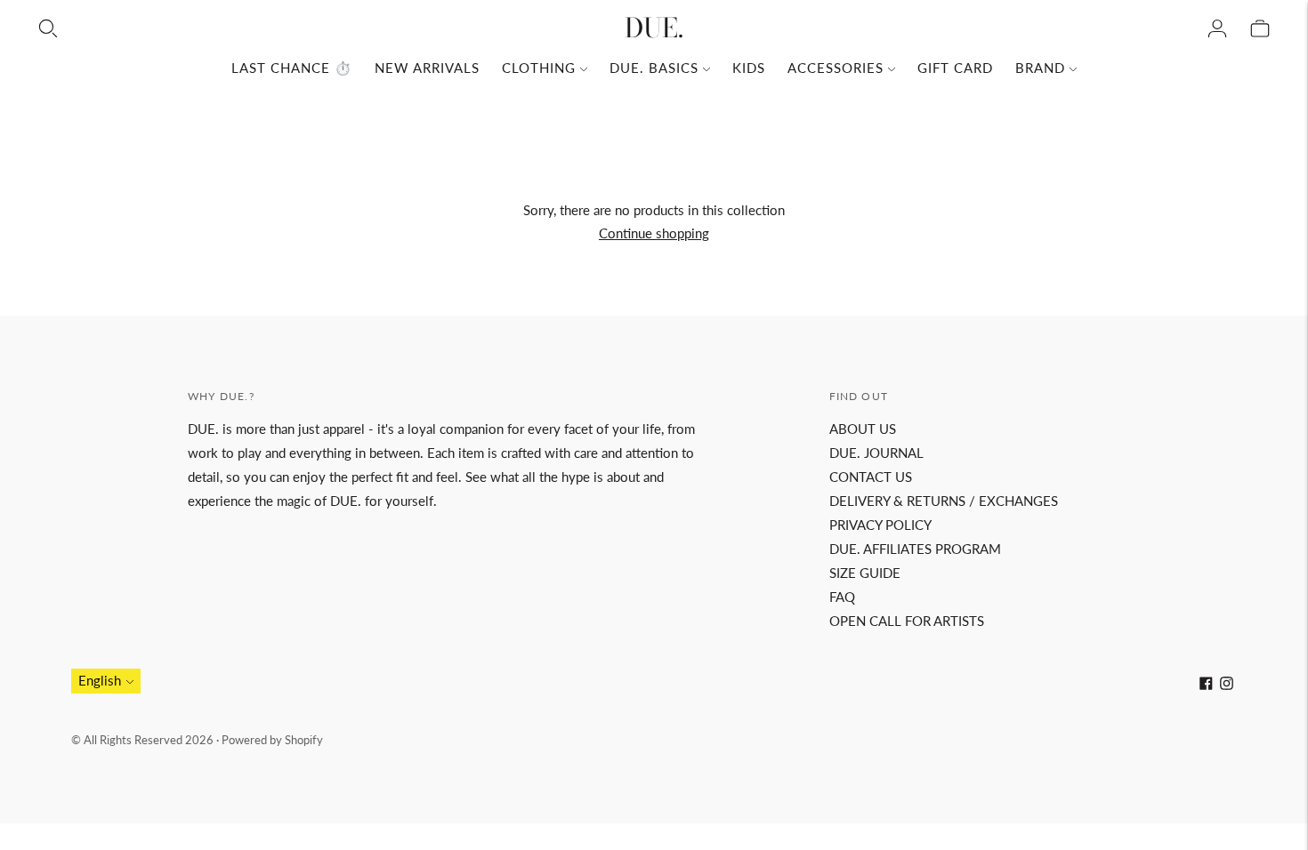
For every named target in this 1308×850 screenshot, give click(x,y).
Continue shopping (654, 233)
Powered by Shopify (272, 740)
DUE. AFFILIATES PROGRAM (915, 549)
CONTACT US (870, 477)
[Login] (1217, 28)
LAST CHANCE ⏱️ (291, 68)
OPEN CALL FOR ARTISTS (906, 621)
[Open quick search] (48, 28)
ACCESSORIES (835, 68)
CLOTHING (539, 68)
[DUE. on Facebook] (1206, 685)
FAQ (842, 597)
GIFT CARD (955, 68)
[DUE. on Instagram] (1226, 685)
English (99, 680)
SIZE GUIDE (864, 573)
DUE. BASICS (654, 68)
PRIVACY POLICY (880, 525)
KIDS (748, 68)
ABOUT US (862, 429)
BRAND (1040, 68)
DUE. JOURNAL (876, 453)
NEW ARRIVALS (427, 68)
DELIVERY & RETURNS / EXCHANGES (943, 501)
